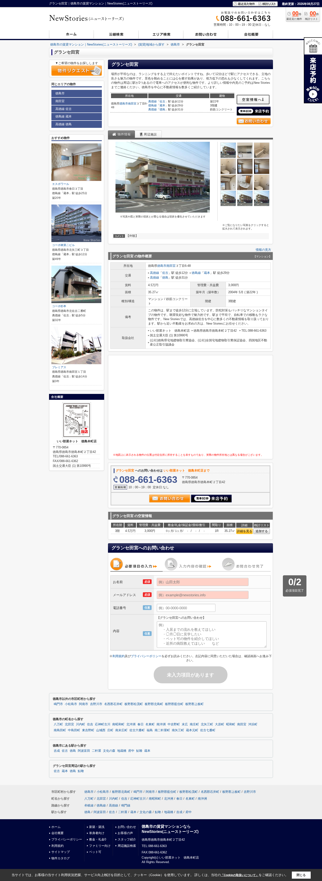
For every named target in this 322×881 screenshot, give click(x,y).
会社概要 (57, 833)
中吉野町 (174, 724)
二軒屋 (96, 750)
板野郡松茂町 (133, 704)
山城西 (100, 730)
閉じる (301, 875)
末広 (185, 724)
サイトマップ (60, 852)
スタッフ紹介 (127, 839)
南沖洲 (161, 724)
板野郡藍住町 (174, 704)
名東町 (150, 724)
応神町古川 (102, 724)
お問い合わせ (127, 827)
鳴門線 (125, 805)
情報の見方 (263, 249)
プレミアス (59, 367)
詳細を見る (244, 531)
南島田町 (60, 730)
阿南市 (83, 704)
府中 (131, 750)
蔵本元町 (192, 730)
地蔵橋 (121, 750)
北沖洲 (131, 724)
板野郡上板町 (194, 704)
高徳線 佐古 (63, 109)
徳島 (162, 109)
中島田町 (74, 730)
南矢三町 (178, 730)
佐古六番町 (137, 730)
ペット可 (95, 852)
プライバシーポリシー (146, 656)
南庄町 (194, 724)
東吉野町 (88, 730)
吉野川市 (96, 704)
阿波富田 (84, 750)
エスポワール (60, 184)
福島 (150, 730)
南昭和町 (118, 724)
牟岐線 (89, 805)
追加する (262, 531)
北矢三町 (207, 724)
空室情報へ (252, 99)
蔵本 (162, 105)
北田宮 (69, 724)
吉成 (57, 750)
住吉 (90, 724)
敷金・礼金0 (97, 839)
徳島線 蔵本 (63, 116)
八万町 (58, 724)
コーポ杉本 (59, 306)
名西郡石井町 (113, 704)
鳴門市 (58, 704)
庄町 (110, 730)
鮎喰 (139, 750)
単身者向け (96, 833)
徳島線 (152, 105)
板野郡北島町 (154, 704)
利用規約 (118, 656)
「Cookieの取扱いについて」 (240, 875)
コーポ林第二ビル (63, 245)
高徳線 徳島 (63, 124)
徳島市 (124, 103)
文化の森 (109, 750)
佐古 (162, 101)
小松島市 (71, 704)
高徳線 (152, 101)
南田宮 (132, 103)
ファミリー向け (100, 846)
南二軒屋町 (162, 730)
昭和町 (230, 724)
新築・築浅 (96, 827)
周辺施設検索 (127, 846)
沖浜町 (252, 724)
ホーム (56, 827)
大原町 (219, 724)
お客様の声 (125, 833)
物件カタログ (60, 858)
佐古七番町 (207, 730)
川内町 (80, 724)
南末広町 (121, 730)
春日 (140, 724)
